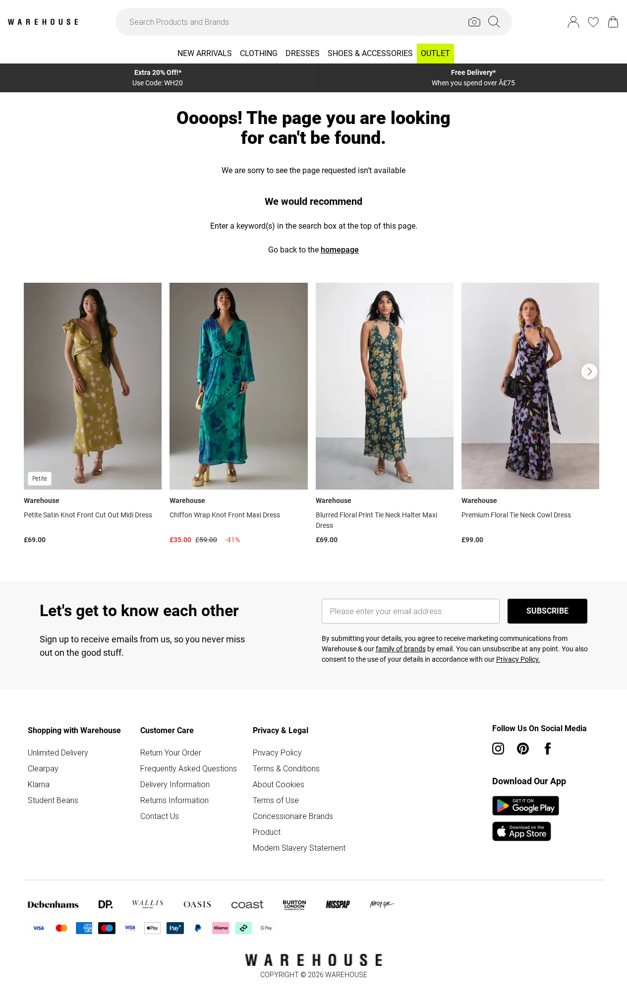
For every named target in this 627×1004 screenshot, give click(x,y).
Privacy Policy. (518, 659)
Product (267, 832)
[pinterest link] (523, 748)
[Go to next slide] (589, 371)
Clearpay (43, 768)
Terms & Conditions (286, 768)
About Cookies (278, 784)
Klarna (39, 784)
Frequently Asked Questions (188, 768)
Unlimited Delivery (58, 752)
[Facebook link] (548, 748)
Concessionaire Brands (293, 816)
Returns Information (174, 800)
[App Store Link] (525, 818)
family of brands (401, 649)
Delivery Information (175, 784)
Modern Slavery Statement (299, 848)
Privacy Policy (277, 752)
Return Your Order (170, 752)
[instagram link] (498, 748)
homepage (340, 249)
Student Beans (53, 800)
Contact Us (159, 816)
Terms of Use (276, 800)
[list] (313, 416)
